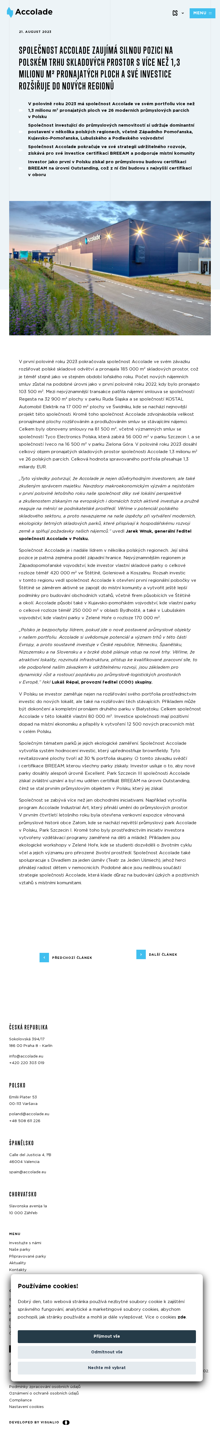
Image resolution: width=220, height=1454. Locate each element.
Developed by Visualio (34, 1422)
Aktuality (17, 1263)
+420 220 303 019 (26, 1063)
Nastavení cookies (26, 1407)
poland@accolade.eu (29, 1114)
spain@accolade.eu (27, 1172)
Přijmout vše (107, 1337)
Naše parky (19, 1250)
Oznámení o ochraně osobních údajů (44, 1393)
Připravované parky (27, 1256)
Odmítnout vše (107, 1352)
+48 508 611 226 (24, 1121)
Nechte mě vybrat (107, 1368)
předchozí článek (72, 957)
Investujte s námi (25, 1243)
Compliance (20, 1400)
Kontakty (18, 1270)
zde (182, 1317)
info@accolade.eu (26, 1056)
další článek (163, 954)
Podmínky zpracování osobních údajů (44, 1387)
